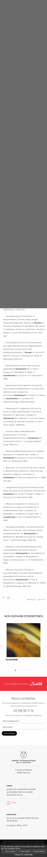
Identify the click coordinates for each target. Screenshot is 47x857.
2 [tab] (18, 670)
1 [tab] (15, 670)
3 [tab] (22, 670)
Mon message (9, 733)
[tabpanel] (23, 644)
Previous (2, 646)
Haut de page (3, 597)
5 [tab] (28, 670)
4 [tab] (25, 670)
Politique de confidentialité (23, 855)
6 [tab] (32, 670)
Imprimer (8, 597)
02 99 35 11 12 (23, 711)
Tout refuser (25, 851)
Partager (32, 600)
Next (45, 646)
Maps (13, 803)
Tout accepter (10, 851)
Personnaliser (39, 851)
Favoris (42, 599)
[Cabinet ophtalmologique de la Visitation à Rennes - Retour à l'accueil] (23, 757)
